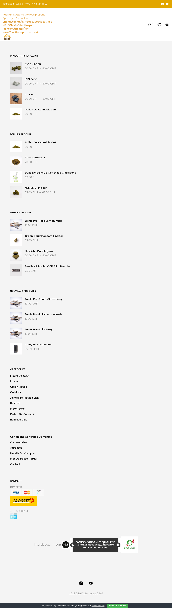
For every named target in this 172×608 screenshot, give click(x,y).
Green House (18, 386)
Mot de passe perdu (23, 458)
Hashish (15, 403)
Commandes (18, 442)
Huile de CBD (18, 419)
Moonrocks (17, 408)
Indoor (14, 381)
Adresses (16, 447)
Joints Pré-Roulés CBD (24, 397)
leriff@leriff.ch (10, 4)
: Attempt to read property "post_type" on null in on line (27, 23)
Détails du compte (22, 453)
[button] (150, 24)
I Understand (117, 605)
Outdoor (15, 392)
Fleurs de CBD (19, 375)
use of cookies (98, 605)
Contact (15, 464)
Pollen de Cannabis (22, 414)
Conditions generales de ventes (31, 436)
